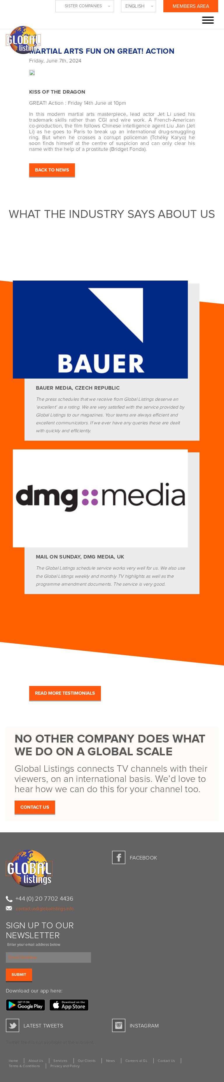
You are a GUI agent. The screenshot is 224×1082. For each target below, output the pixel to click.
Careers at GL (136, 1061)
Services (60, 1061)
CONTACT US (34, 807)
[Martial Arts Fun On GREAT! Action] (17, 71)
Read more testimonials (65, 693)
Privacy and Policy (65, 1066)
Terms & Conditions (24, 1066)
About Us (36, 1061)
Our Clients (87, 1061)
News (110, 1061)
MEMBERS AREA (191, 6)
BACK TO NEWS (52, 170)
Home (13, 1061)
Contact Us (166, 1061)
